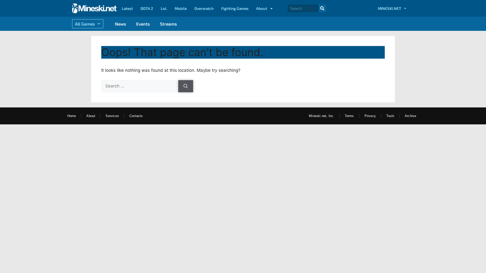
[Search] (322, 8)
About (261, 8)
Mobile (181, 8)
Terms (349, 116)
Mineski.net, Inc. (321, 116)
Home (71, 116)
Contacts (136, 116)
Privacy (370, 116)
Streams (168, 23)
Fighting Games (235, 8)
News (120, 23)
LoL (164, 8)
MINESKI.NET (389, 8)
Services (112, 116)
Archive (410, 116)
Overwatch (204, 8)
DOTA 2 (146, 8)
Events (143, 23)
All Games (85, 23)
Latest (127, 8)
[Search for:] (139, 85)
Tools (390, 116)
